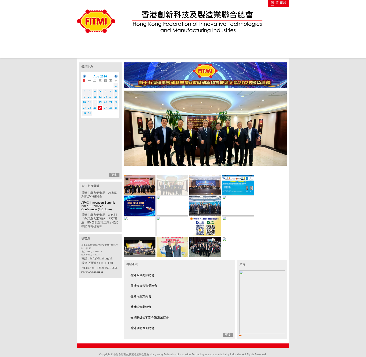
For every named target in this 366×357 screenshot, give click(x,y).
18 (94, 102)
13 (105, 96)
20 (105, 102)
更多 (114, 174)
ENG (283, 2)
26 (100, 107)
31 (89, 113)
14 (110, 96)
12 (100, 96)
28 (110, 107)
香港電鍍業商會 (140, 296)
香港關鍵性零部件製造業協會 (149, 317)
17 (89, 102)
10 (89, 96)
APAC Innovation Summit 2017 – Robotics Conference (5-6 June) (98, 206)
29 (116, 107)
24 (89, 107)
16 (84, 102)
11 (95, 96)
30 (84, 113)
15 (116, 96)
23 (84, 107)
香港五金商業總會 (142, 275)
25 (94, 107)
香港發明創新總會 (142, 328)
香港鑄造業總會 (140, 307)
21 (110, 102)
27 (105, 107)
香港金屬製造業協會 (143, 285)
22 (116, 102)
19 (100, 102)
